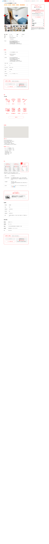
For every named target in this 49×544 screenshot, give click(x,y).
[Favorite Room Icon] (27, 5)
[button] (5, 26)
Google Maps (12, 55)
